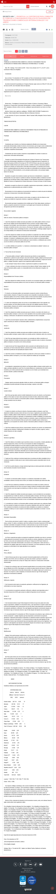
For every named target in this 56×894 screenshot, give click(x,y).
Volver (50, 11)
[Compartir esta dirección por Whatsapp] (52, 30)
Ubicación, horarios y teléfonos (28, 872)
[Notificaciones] (9, 29)
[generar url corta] (34, 29)
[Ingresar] (52, 6)
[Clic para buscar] (27, 6)
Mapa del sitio (27, 870)
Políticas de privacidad (27, 868)
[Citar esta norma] (12, 30)
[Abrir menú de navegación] (54, 2)
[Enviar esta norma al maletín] (4, 29)
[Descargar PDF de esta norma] (7, 29)
